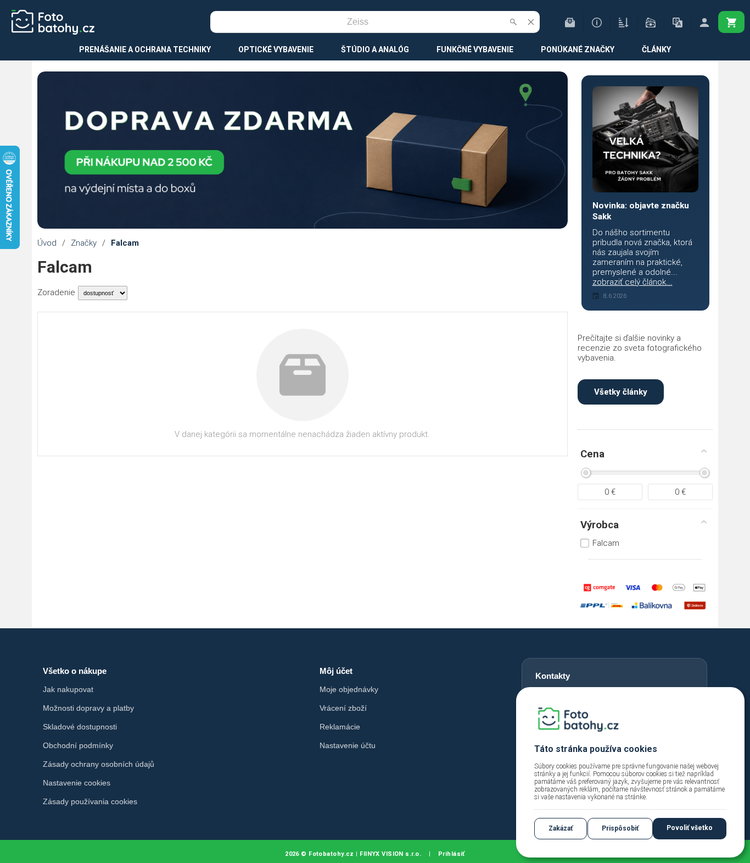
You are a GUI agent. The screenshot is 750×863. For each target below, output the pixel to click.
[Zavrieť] (531, 22)
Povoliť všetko (690, 828)
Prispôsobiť (620, 828)
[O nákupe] (597, 22)
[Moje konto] (704, 22)
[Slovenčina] (677, 22)
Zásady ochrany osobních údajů (98, 764)
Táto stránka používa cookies (595, 749)
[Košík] (731, 22)
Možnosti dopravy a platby (88, 708)
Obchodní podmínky (78, 745)
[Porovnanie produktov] (624, 22)
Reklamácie (340, 726)
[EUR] (651, 22)
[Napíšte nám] (570, 22)
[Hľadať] (513, 22)
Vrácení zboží (343, 708)
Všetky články (620, 392)
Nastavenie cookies (76, 782)
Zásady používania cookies (90, 801)
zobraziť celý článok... (632, 282)
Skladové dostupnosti (80, 726)
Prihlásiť (451, 854)
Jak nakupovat (68, 689)
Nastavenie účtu (348, 745)
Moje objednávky (349, 689)
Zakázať (560, 828)
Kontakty (552, 676)
